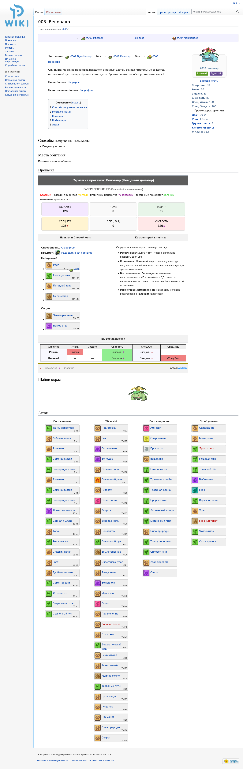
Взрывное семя (208, 500)
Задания (9, 51)
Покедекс (138, 37)
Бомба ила (60, 325)
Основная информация (12, 60)
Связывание (206, 427)
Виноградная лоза (64, 469)
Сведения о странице (17, 95)
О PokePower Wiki (78, 760)
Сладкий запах (62, 551)
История (183, 12)
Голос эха (108, 634)
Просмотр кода (167, 12)
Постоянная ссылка (16, 91)
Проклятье (156, 448)
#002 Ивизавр (94, 37)
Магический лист (160, 520)
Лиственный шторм (162, 510)
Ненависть (108, 530)
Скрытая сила (110, 469)
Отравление (109, 448)
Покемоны (10, 40)
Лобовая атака (62, 438)
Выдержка (156, 458)
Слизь (154, 572)
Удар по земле (111, 675)
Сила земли (60, 295)
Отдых (106, 603)
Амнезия (155, 427)
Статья (39, 12)
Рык (104, 438)
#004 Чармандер (187, 37)
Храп (202, 510)
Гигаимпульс (109, 654)
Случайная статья (15, 65)
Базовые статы (209, 80)
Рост (195, 119)
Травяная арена (160, 489)
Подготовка (109, 427)
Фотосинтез (60, 593)
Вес (194, 114)
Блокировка (206, 438)
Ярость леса (207, 448)
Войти (236, 3)
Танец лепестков (63, 427)
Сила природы (111, 727)
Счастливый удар (112, 561)
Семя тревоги (61, 582)
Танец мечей (110, 665)
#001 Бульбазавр (81, 56)
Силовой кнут (158, 551)
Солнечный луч (62, 613)
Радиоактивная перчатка (76, 252)
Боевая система (14, 55)
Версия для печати (15, 87)
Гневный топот (208, 520)
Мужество (108, 593)
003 (65, 29)
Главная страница (15, 36)
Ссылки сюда (12, 76)
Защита (106, 510)
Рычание (58, 448)
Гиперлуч (107, 489)
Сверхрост (74, 82)
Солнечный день (112, 479)
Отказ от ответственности (101, 760)
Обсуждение (53, 12)
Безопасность (110, 520)
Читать (151, 12)
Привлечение (110, 613)
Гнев (202, 489)
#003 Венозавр (209, 68)
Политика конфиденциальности (52, 760)
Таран (56, 530)
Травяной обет (208, 469)
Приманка (108, 716)
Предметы (11, 44)
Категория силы (203, 127)
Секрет (106, 737)
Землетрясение (63, 315)
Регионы (9, 48)
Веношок (107, 458)
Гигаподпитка (61, 275)
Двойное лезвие (63, 572)
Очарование (158, 438)
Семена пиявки (62, 458)
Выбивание (206, 479)
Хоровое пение (111, 623)
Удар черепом (159, 561)
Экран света (109, 500)
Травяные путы (111, 685)
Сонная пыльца (62, 520)
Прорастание (158, 500)
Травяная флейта (161, 479)
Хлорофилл (87, 89)
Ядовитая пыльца (64, 510)
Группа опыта (201, 123)
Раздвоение (109, 572)
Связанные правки (15, 80)
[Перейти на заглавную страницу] (17, 15)
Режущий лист (61, 541)
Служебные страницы (17, 83)
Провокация (109, 696)
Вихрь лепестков (63, 603)
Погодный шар (62, 285)
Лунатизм (107, 706)
